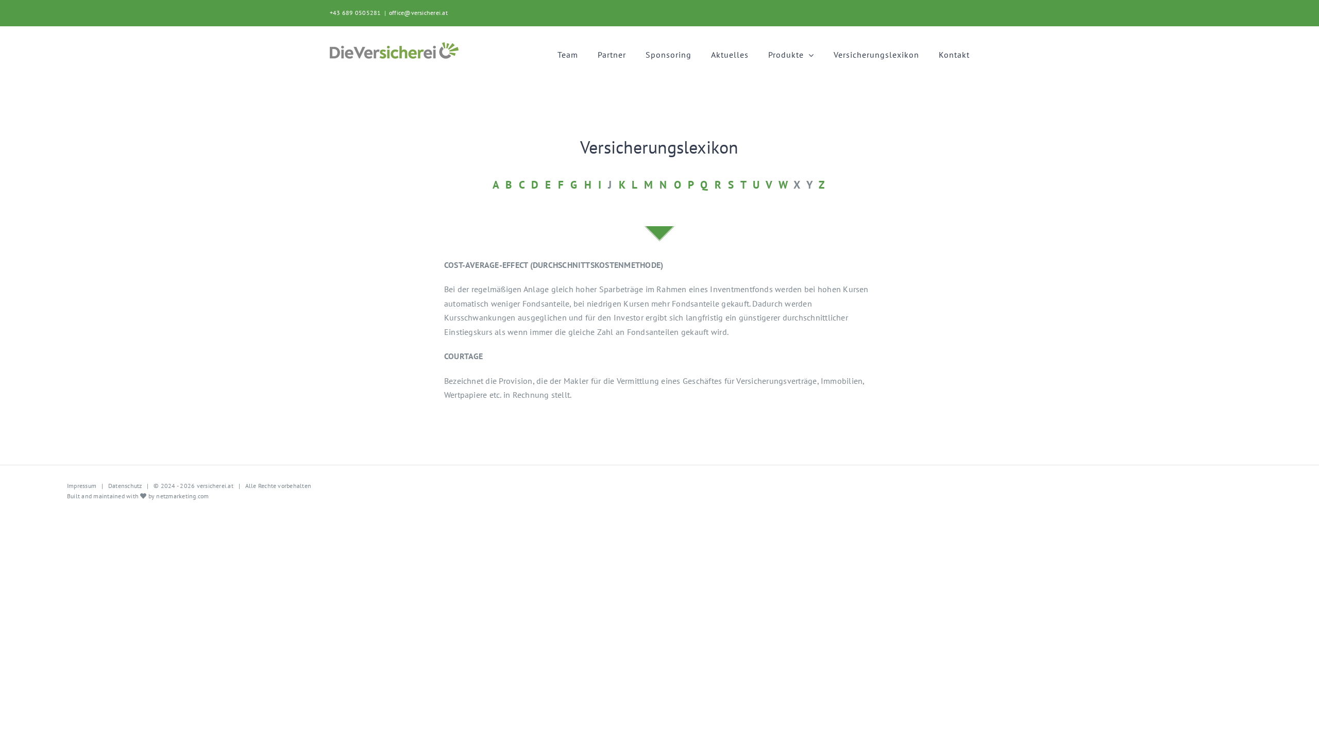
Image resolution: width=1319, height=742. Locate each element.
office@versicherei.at (418, 12)
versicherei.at (214, 486)
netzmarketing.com (182, 496)
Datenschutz (125, 486)
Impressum (81, 486)
